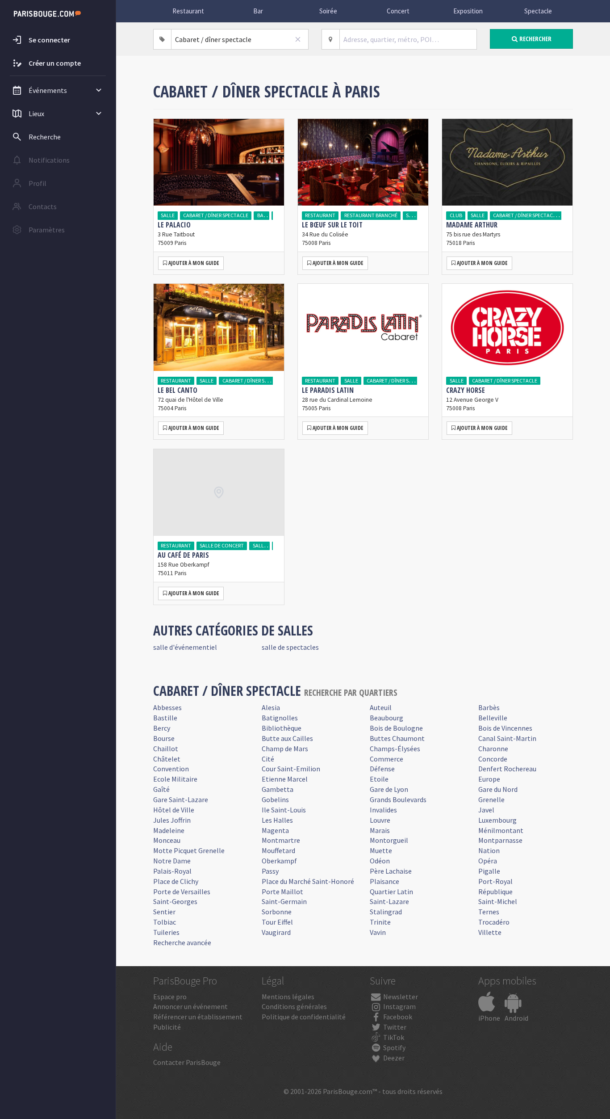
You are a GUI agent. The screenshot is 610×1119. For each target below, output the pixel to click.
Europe (489, 778)
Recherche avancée (182, 942)
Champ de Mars (285, 748)
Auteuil (381, 707)
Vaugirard (276, 932)
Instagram (399, 1006)
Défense (382, 768)
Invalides (383, 809)
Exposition (468, 11)
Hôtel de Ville (173, 809)
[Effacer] (298, 39)
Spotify (393, 1047)
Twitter (394, 1026)
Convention (171, 768)
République (495, 891)
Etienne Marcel (285, 778)
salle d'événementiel (185, 647)
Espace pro (170, 996)
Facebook (397, 1016)
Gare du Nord (498, 789)
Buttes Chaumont (397, 738)
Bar (258, 11)
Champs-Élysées (395, 748)
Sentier (164, 911)
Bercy (161, 728)
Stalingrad (386, 911)
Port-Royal (495, 881)
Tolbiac (164, 921)
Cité (268, 758)
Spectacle (538, 11)
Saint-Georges (175, 901)
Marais (380, 830)
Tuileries (166, 932)
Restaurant (188, 11)
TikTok (393, 1037)
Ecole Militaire (175, 778)
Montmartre (281, 840)
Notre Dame (172, 860)
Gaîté (161, 789)
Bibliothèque (281, 728)
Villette (489, 932)
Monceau (166, 840)
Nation (489, 850)
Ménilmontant (500, 830)
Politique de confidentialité (304, 1016)
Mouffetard (278, 850)
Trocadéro (494, 921)
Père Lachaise (391, 871)
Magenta (275, 830)
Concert (398, 11)
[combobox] (240, 39)
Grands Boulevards (398, 799)
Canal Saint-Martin (507, 738)
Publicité (167, 1026)
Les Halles (277, 820)
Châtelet (166, 758)
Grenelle (491, 799)
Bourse (164, 738)
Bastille (165, 717)
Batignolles (280, 717)
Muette (381, 850)
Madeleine (168, 830)
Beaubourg (386, 717)
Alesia (271, 707)
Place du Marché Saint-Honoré (308, 881)
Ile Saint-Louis (284, 809)
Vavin (378, 932)
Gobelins (275, 799)
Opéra (487, 860)
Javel (486, 809)
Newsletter (400, 996)
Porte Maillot (282, 891)
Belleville (492, 717)
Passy (270, 871)
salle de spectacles (290, 647)
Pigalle (489, 871)
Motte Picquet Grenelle (189, 850)
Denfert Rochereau (507, 768)
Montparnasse (500, 840)
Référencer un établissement (197, 1016)
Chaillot (165, 748)
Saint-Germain (284, 901)
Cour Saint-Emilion (291, 768)
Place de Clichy (175, 881)
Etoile (379, 778)
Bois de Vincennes (505, 728)
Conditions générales (294, 1006)
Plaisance (384, 881)
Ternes (488, 911)
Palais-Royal (172, 871)
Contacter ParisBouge (187, 1062)
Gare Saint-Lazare (180, 799)
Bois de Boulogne (396, 728)
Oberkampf (279, 860)
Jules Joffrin (172, 820)
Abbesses (167, 707)
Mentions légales (288, 996)
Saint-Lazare (389, 901)
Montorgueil (389, 840)
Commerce (386, 758)
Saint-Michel (497, 901)
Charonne (493, 748)
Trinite (380, 921)
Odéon (380, 860)
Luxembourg (497, 820)
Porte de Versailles (181, 891)
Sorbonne (277, 911)
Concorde (492, 758)
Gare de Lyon (389, 789)
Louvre (380, 820)
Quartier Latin (391, 891)
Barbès (489, 707)
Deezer (393, 1057)
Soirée (328, 11)
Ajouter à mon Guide (193, 263)
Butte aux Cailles (287, 738)
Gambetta (277, 789)
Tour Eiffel (277, 921)
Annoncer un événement (190, 1006)
